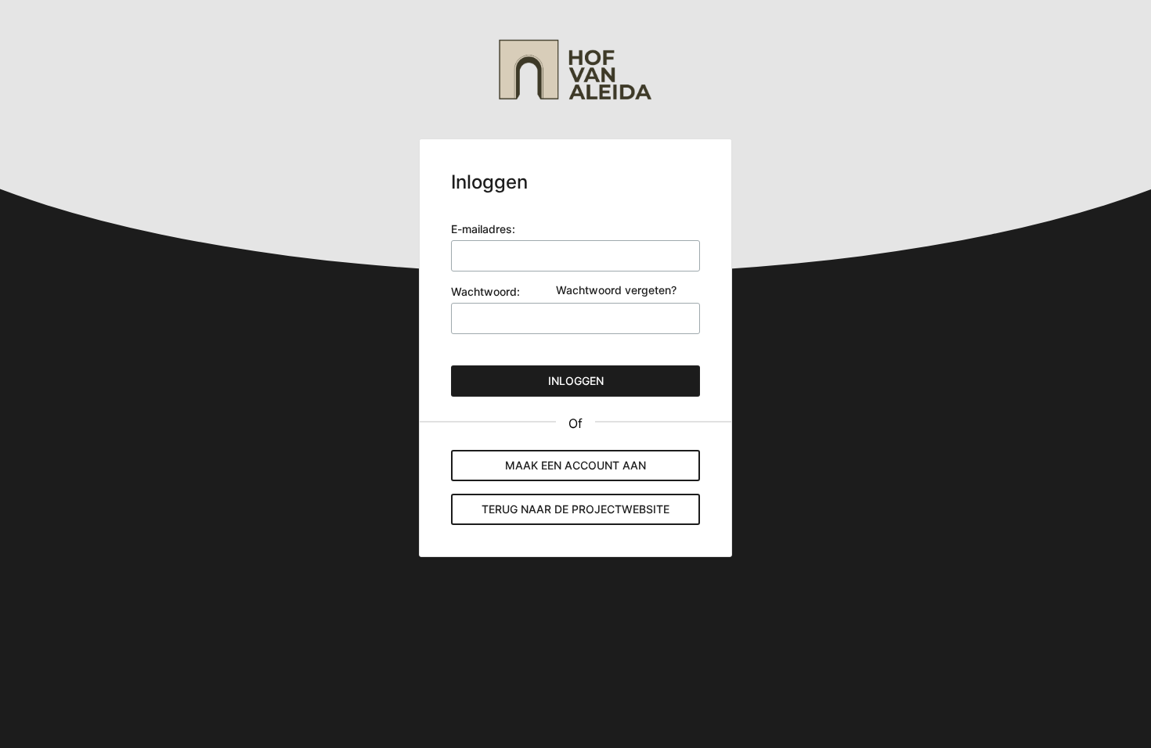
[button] (575, 509)
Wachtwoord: (485, 291)
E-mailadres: (483, 229)
